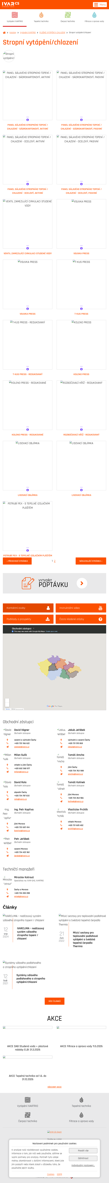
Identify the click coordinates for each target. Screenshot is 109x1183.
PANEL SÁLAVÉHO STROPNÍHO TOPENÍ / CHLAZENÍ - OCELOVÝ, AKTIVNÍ (28, 191)
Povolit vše (83, 1150)
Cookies (50, 1174)
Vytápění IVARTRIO (28, 32)
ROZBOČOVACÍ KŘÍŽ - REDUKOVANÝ (81, 434)
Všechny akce (55, 1087)
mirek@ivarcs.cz (21, 896)
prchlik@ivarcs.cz (75, 829)
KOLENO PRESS (81, 374)
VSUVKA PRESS (81, 253)
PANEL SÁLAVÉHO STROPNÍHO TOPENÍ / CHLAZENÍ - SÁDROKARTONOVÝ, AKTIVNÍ (27, 126)
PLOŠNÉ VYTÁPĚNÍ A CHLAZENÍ (52, 32)
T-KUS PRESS (81, 313)
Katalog (13, 32)
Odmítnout (83, 1158)
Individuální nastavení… (83, 1165)
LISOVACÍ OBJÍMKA (27, 495)
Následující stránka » (90, 561)
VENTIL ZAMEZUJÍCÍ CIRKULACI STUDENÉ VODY (28, 253)
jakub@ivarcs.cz (75, 747)
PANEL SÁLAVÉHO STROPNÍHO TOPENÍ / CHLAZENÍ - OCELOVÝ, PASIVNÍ (81, 191)
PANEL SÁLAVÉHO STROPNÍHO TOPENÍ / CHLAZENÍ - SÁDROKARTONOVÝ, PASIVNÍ (81, 126)
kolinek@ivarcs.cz (75, 801)
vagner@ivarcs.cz (21, 747)
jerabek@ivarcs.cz (22, 856)
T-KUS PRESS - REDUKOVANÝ (27, 374)
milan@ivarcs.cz (21, 772)
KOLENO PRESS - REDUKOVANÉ (27, 434)
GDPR (59, 1174)
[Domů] (10, 4)
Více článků (55, 1001)
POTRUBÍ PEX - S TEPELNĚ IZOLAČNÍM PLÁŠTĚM (27, 555)
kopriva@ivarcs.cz (22, 831)
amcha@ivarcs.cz (75, 774)
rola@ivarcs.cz (20, 799)
